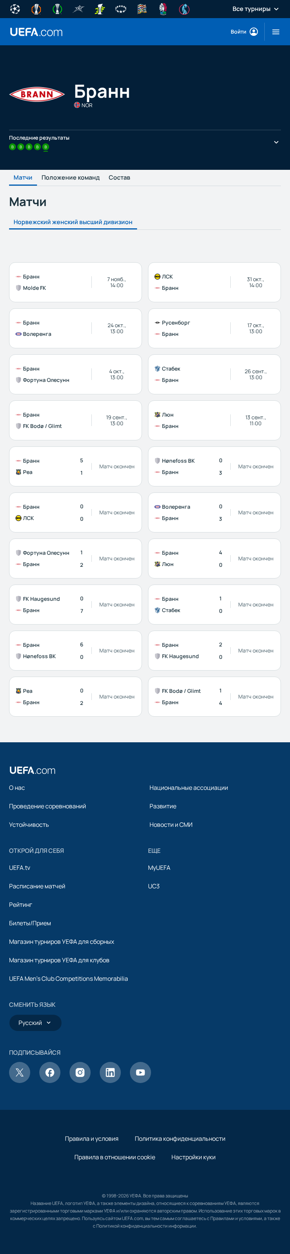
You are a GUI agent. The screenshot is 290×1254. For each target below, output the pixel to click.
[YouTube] (140, 1081)
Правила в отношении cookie (114, 1157)
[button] (273, 32)
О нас (17, 787)
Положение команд (71, 177)
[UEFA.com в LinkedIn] (110, 1081)
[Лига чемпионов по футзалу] (78, 8)
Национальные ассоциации (189, 787)
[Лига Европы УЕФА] (36, 8)
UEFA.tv (19, 867)
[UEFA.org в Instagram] (80, 1081)
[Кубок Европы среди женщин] (100, 8)
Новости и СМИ (171, 824)
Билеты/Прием (30, 923)
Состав (119, 177)
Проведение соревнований (47, 806)
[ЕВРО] (163, 8)
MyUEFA (159, 867)
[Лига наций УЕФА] (142, 8)
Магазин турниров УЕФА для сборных (61, 941)
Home (36, 32)
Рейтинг (20, 904)
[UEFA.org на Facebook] (49, 1081)
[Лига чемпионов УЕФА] (15, 8)
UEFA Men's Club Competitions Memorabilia (68, 978)
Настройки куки (193, 1157)
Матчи (23, 177)
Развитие (163, 806)
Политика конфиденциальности (180, 1138)
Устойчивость (29, 824)
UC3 (154, 886)
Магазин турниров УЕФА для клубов (59, 960)
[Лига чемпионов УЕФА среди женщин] (121, 8)
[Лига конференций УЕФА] (57, 8)
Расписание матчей (37, 886)
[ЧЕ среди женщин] (184, 8)
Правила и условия (92, 1138)
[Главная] (32, 770)
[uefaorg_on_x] (19, 1081)
